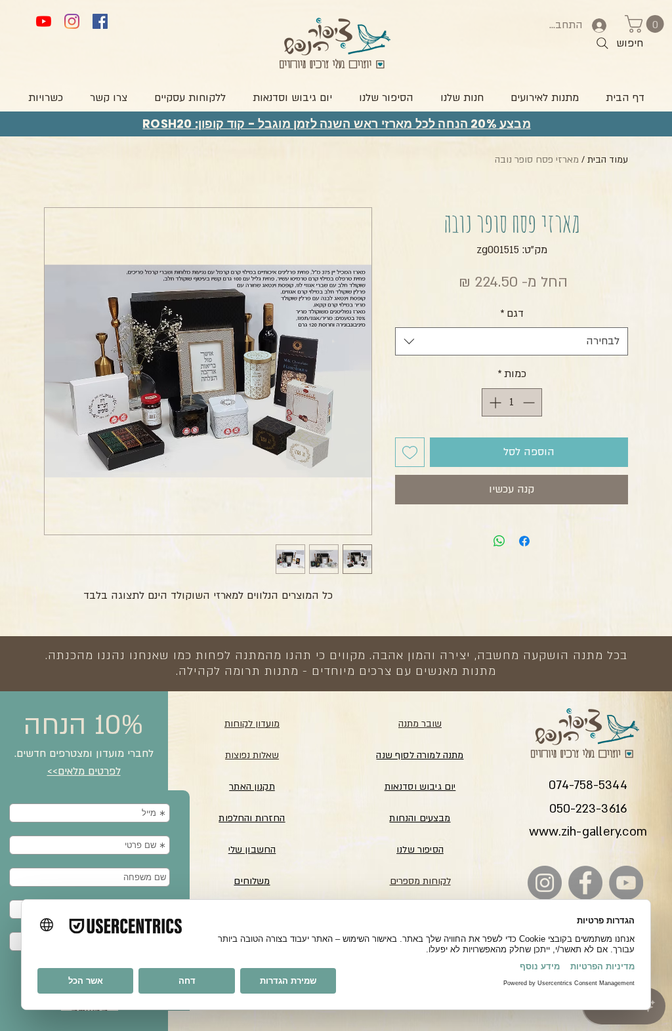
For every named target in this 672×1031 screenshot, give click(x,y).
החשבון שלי (252, 849)
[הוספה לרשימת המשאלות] (410, 452)
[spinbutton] (512, 402)
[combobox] (511, 341)
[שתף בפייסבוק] (524, 541)
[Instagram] (71, 21)
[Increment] (494, 402)
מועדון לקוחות (252, 724)
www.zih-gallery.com (588, 832)
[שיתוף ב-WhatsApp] (499, 541)
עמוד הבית (607, 159)
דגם (512, 313)
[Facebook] (100, 21)
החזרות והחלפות (252, 818)
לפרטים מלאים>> (84, 771)
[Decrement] (530, 402)
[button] (646, 24)
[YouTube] (43, 21)
